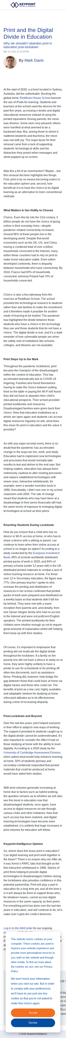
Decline (33, 1022)
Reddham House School (35, 97)
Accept (33, 1012)
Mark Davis (34, 60)
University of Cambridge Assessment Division (32, 752)
